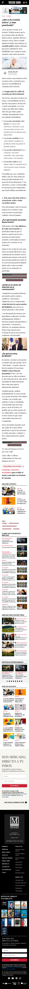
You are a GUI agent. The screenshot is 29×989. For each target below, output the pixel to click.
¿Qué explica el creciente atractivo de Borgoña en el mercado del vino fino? (21, 631)
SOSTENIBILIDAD (6, 869)
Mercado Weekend (20, 883)
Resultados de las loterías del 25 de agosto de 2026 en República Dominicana (9, 600)
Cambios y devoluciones (7, 975)
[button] (7, 681)
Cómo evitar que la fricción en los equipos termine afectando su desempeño (20, 746)
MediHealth (18, 865)
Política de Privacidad (8, 969)
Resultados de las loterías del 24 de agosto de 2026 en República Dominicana (9, 571)
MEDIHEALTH (5, 864)
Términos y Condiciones (14, 967)
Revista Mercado (13, 71)
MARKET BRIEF (6, 861)
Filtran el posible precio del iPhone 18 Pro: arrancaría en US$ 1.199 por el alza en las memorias (8, 565)
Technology (18, 867)
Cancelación (24, 973)
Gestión (9, 16)
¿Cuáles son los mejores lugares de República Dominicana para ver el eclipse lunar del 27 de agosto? (8, 580)
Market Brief (18, 862)
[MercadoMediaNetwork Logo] (14, 822)
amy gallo (16, 529)
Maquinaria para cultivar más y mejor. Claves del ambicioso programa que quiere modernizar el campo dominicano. (9, 558)
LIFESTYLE (5, 855)
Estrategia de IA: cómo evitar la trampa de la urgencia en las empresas (22, 503)
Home (3, 16)
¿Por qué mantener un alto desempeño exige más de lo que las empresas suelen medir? (21, 647)
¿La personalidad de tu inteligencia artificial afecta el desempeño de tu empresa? (8, 731)
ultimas (5, 523)
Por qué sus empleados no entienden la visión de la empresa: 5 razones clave (8, 716)
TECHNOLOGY (6, 866)
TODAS (4, 872)
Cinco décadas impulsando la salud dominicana (7, 541)
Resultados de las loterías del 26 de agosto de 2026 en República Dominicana (9, 585)
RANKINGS (5, 846)
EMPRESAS (5, 849)
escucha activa (7, 529)
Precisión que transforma (9, 547)
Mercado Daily (19, 880)
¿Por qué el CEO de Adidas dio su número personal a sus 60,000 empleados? (14, 277)
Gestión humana (13, 523)
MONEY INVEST (6, 852)
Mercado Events (20, 873)
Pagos (10, 973)
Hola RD (17, 870)
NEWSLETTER (19, 877)
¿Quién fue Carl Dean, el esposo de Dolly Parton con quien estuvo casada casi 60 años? (8, 594)
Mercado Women (20, 885)
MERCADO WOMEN (7, 858)
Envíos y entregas (16, 973)
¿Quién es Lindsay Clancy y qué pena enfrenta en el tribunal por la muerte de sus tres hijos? (9, 608)
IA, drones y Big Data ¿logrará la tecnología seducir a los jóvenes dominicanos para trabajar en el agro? (21, 655)
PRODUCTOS (18, 846)
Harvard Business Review (9, 526)
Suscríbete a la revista (12, 466)
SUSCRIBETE (14, 785)
